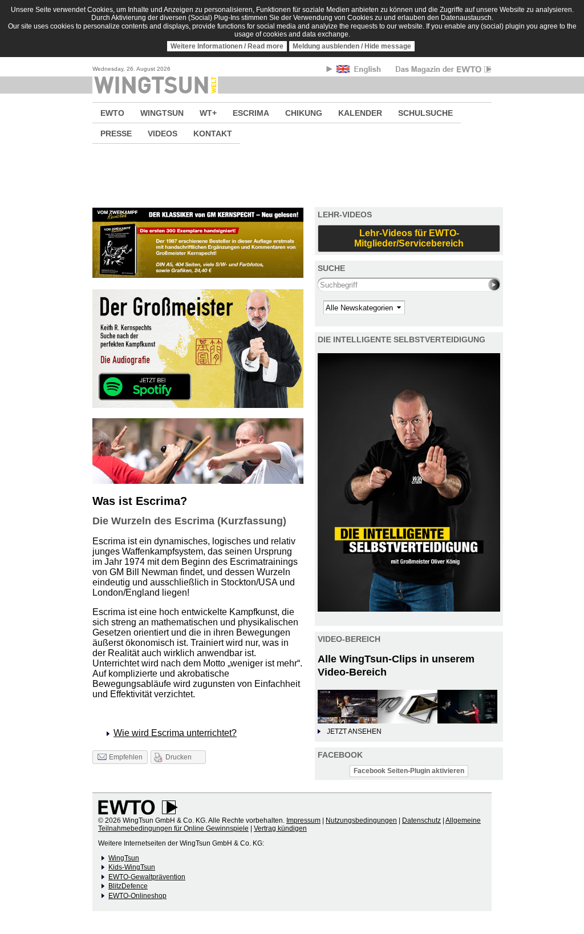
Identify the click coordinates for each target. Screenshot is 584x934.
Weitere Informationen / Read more (227, 46)
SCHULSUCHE (425, 113)
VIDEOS (162, 133)
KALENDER (360, 113)
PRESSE (116, 133)
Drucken (178, 757)
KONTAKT (212, 133)
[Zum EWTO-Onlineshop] (292, 176)
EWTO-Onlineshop (137, 896)
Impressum (303, 820)
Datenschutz (421, 820)
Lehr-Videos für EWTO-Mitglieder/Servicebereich (409, 238)
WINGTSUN (162, 113)
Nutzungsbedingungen (361, 820)
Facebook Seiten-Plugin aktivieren (409, 771)
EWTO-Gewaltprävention (146, 877)
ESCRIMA (251, 113)
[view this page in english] (359, 71)
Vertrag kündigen (280, 828)
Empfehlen (126, 757)
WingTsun (123, 858)
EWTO (112, 113)
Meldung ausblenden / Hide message (352, 46)
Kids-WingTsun (131, 867)
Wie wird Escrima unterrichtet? (175, 733)
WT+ (208, 113)
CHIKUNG (303, 113)
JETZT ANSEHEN (354, 731)
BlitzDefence (128, 886)
